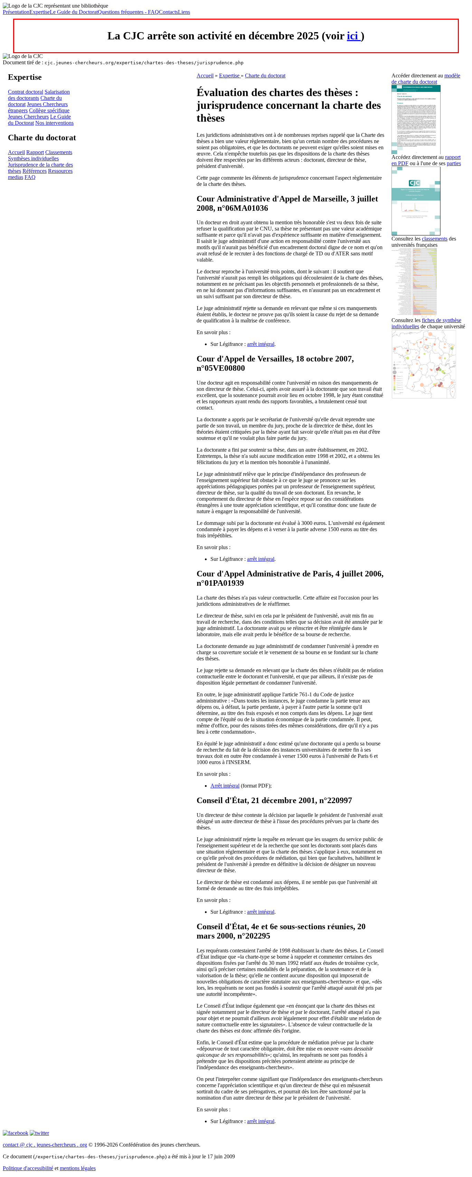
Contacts (168, 12)
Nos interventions (54, 123)
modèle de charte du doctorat (425, 79)
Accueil (205, 75)
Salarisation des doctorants (39, 95)
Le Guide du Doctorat (74, 12)
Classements (58, 152)
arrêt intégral (260, 344)
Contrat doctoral (25, 92)
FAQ (30, 177)
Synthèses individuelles (33, 158)
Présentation (16, 12)
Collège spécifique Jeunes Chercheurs (38, 113)
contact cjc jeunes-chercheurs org (45, 1145)
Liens (184, 12)
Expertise (39, 12)
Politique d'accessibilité (28, 1168)
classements (434, 239)
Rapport (35, 152)
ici (354, 35)
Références (34, 171)
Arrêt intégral (224, 786)
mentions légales (78, 1168)
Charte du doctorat (265, 75)
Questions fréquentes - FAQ (128, 12)
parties (454, 163)
